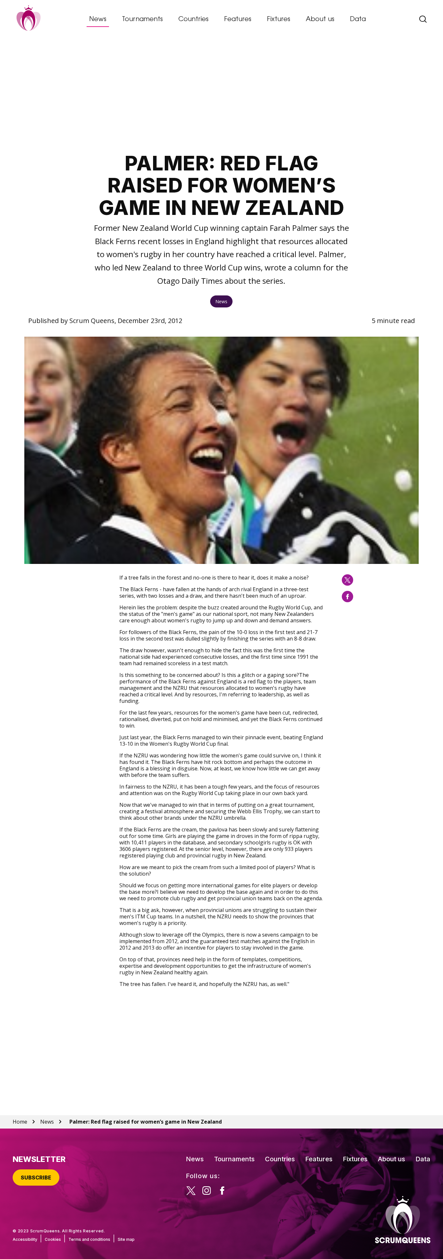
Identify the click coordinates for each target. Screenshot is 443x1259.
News (97, 19)
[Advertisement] (221, 96)
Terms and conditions (89, 1239)
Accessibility (25, 1239)
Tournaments (142, 19)
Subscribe (36, 1177)
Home (20, 1121)
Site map (126, 1239)
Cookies (53, 1239)
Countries (193, 19)
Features (237, 19)
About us (320, 19)
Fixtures (278, 19)
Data (358, 19)
